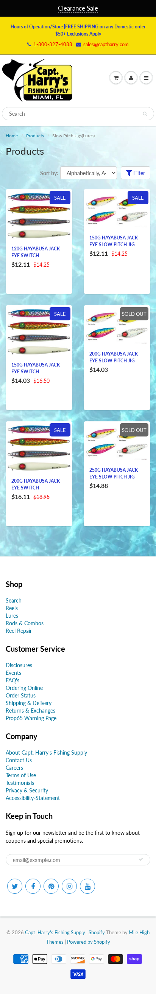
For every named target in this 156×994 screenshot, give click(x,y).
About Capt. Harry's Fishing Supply (46, 752)
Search (14, 600)
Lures (12, 615)
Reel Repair (19, 630)
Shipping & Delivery (28, 703)
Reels (12, 608)
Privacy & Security (27, 790)
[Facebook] (33, 886)
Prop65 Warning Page (31, 718)
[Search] (144, 114)
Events (13, 672)
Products (35, 135)
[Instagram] (69, 886)
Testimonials (20, 783)
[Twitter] (14, 886)
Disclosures (19, 665)
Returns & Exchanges (30, 710)
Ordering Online (24, 688)
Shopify (97, 932)
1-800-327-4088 (52, 44)
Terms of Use (21, 775)
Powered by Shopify (88, 942)
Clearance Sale (78, 8)
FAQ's (12, 680)
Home (12, 135)
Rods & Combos (25, 623)
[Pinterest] (51, 886)
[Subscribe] (141, 859)
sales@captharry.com (106, 44)
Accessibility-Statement (33, 798)
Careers (14, 767)
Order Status (21, 695)
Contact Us (19, 760)
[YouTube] (87, 886)
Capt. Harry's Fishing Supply (55, 932)
